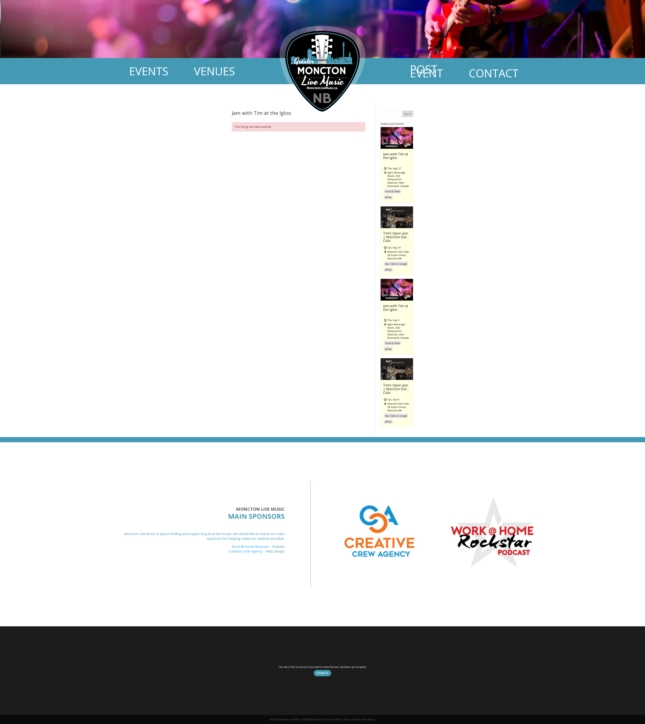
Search (407, 113)
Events (148, 71)
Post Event (426, 71)
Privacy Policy (333, 719)
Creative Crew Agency (245, 551)
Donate (322, 673)
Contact (494, 73)
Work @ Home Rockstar (250, 546)
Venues (214, 71)
